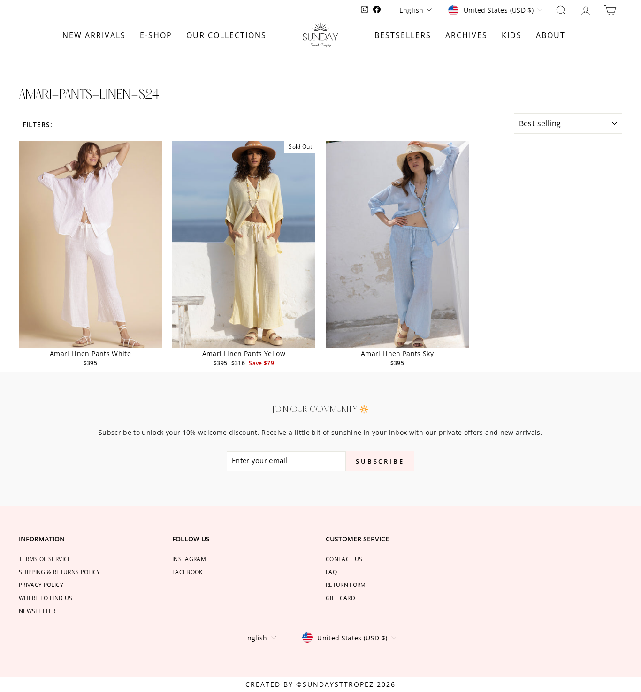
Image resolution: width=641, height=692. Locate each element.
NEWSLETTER (37, 611)
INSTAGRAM (189, 559)
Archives (466, 35)
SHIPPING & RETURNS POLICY (59, 572)
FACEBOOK (187, 572)
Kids (512, 35)
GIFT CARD (340, 597)
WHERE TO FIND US (46, 597)
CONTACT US (344, 559)
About (550, 35)
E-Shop (156, 35)
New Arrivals (94, 35)
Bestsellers (402, 35)
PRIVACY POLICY (41, 584)
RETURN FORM (346, 584)
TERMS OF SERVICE (45, 559)
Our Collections (226, 35)
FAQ (331, 572)
